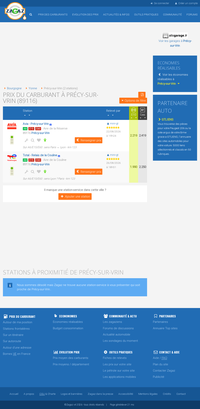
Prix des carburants (53, 14)
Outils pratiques (146, 14)
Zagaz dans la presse (100, 393)
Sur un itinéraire (13, 335)
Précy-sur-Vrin (40, 133)
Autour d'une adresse (17, 347)
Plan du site (160, 364)
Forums (192, 14)
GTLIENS (167, 119)
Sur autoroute (12, 341)
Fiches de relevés (115, 358)
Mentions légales (148, 393)
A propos (29, 393)
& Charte (47, 393)
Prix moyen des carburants (70, 358)
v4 (75, 404)
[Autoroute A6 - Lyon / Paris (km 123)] (60, 155)
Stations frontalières (16, 328)
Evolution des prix (85, 14)
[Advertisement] (75, 54)
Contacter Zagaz (164, 370)
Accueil (16, 11)
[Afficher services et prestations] (25, 140)
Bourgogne (14, 88)
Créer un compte (188, 3)
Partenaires (160, 322)
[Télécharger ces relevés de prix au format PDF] (142, 95)
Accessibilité (125, 393)
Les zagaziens (112, 322)
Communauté (172, 14)
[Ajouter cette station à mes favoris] (38, 140)
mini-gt (114, 123)
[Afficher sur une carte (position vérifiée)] (44, 140)
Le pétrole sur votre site (119, 370)
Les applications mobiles (119, 377)
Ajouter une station (77, 196)
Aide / (160, 358)
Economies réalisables (68, 322)
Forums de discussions (118, 328)
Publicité (158, 377)
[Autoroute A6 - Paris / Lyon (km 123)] (52, 124)
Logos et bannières (71, 393)
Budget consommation (68, 328)
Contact (181, 393)
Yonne (33, 88)
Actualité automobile (116, 334)
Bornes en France (16, 354)
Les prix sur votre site (117, 364)
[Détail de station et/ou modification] (32, 140)
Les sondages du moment (120, 341)
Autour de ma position (17, 322)
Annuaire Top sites (165, 328)
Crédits (167, 393)
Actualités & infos (116, 14)
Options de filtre (135, 100)
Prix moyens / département (71, 364)
